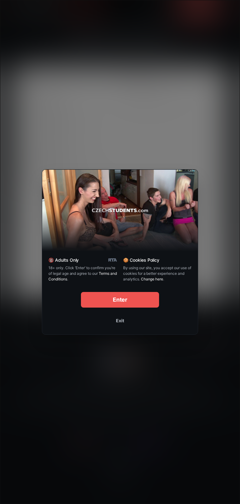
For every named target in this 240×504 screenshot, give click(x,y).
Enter (120, 299)
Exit (120, 320)
